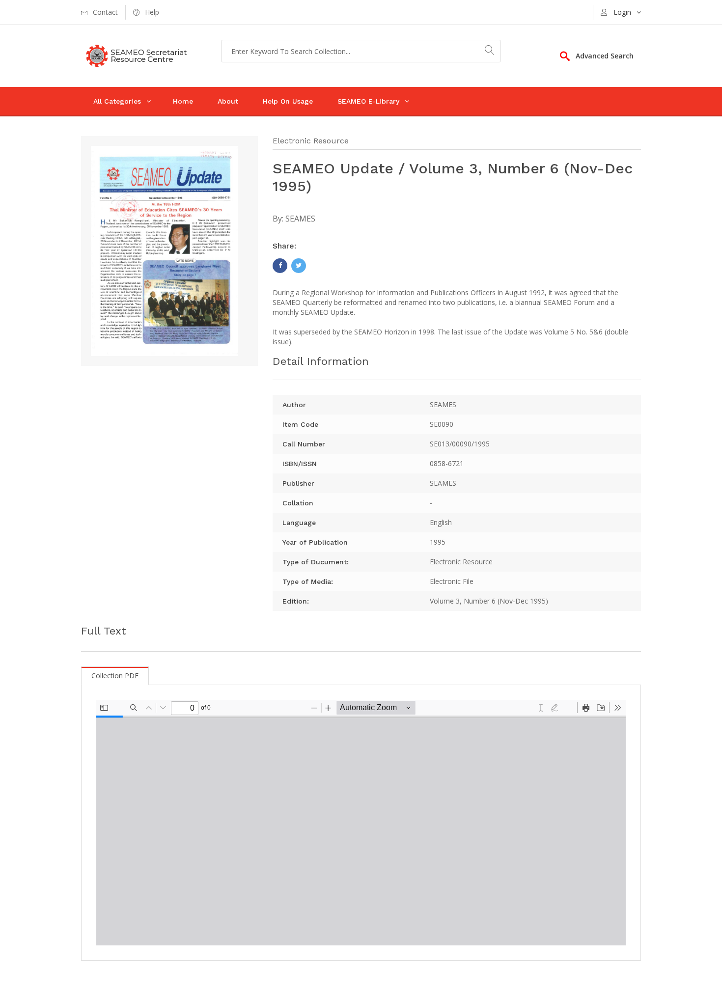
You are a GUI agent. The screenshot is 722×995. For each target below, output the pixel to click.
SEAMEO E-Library (368, 101)
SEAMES (300, 218)
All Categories (117, 101)
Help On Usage (288, 101)
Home (183, 101)
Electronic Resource (311, 140)
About (228, 101)
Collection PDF (115, 675)
